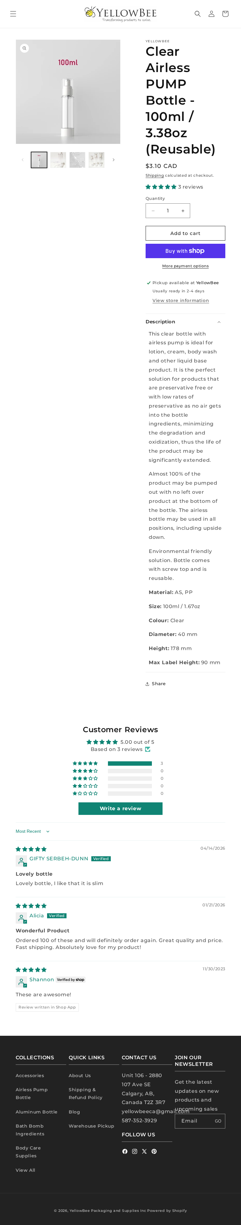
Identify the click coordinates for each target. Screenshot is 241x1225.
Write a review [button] (120, 808)
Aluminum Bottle (37, 1112)
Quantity (155, 198)
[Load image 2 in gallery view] (58, 160)
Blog (74, 1112)
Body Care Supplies (28, 1152)
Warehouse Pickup (92, 1126)
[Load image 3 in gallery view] (77, 160)
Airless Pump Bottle (32, 1093)
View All (25, 1170)
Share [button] (159, 683)
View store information (181, 300)
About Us (80, 1075)
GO (218, 1121)
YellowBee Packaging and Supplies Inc (108, 1210)
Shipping (155, 175)
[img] (31, 849)
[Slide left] (22, 160)
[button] (13, 14)
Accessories (30, 1075)
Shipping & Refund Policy (86, 1093)
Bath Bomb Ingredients (30, 1130)
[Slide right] (113, 160)
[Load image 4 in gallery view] (96, 160)
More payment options (185, 265)
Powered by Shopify (167, 1210)
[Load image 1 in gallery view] (39, 160)
